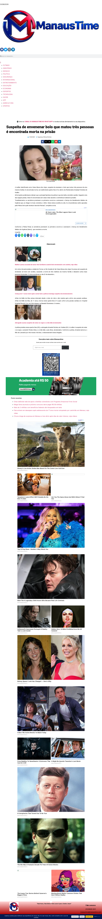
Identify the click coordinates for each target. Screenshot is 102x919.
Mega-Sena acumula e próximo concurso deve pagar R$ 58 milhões (38, 404)
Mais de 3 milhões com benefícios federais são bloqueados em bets (38, 407)
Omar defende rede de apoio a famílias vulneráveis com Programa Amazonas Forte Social (45, 402)
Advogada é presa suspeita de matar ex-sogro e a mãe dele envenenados (38, 323)
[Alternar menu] (0, 62)
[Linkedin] (13, 49)
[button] (42, 141)
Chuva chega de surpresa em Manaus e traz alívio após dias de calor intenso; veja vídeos (45, 416)
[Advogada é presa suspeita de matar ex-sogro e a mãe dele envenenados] (28, 312)
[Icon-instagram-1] (9, 49)
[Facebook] (2, 49)
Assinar (65, 347)
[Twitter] (5, 49)
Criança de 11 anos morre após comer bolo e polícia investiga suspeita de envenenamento (44, 294)
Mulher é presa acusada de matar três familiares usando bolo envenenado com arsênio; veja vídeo (46, 264)
